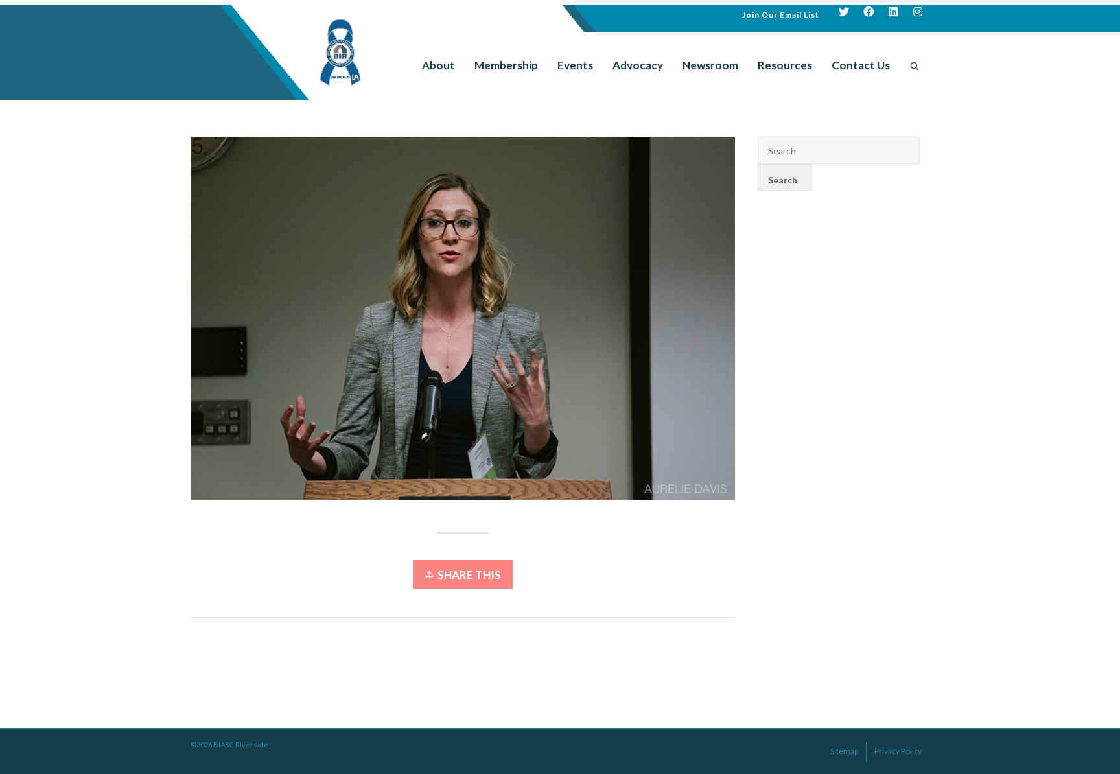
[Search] (914, 65)
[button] (781, 13)
